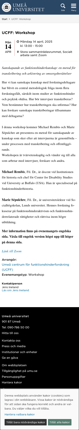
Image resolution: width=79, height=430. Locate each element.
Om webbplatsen (14, 365)
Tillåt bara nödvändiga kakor (25, 422)
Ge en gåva (10, 357)
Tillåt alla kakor (59, 422)
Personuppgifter (13, 376)
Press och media (14, 346)
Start (4, 19)
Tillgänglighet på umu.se (19, 370)
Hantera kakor (12, 382)
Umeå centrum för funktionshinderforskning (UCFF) (35, 267)
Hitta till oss (10, 333)
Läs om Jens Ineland (15, 290)
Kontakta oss (11, 340)
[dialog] (39, 409)
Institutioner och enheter (19, 352)
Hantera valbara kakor (20, 414)
